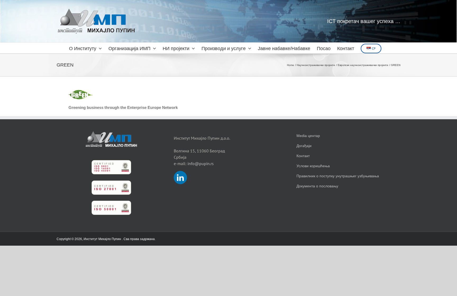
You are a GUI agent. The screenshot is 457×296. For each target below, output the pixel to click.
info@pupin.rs (201, 163)
